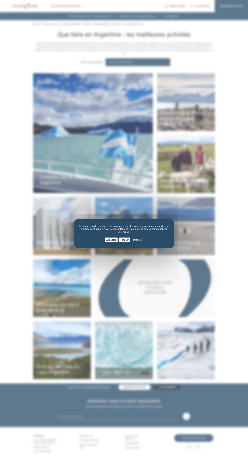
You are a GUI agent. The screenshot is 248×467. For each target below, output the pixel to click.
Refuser (125, 239)
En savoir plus (124, 232)
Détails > (138, 239)
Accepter (111, 239)
